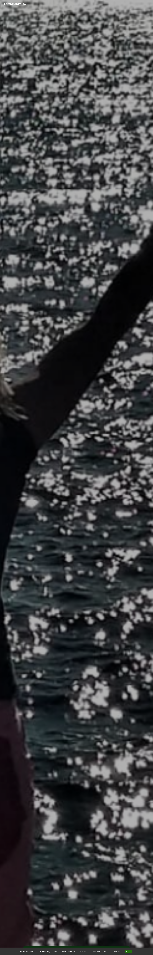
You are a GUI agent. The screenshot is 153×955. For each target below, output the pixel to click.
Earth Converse (15, 4)
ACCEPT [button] (128, 952)
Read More (118, 951)
